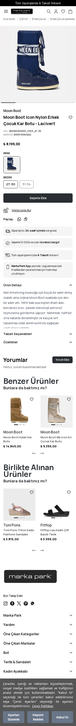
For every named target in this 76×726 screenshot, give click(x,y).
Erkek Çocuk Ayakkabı (62, 19)
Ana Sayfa (9, 19)
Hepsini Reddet (38, 717)
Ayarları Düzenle (13, 717)
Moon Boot (12, 110)
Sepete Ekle (38, 198)
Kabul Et (62, 717)
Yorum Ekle (62, 360)
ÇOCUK (23, 19)
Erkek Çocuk (39, 19)
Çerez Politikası (42, 706)
